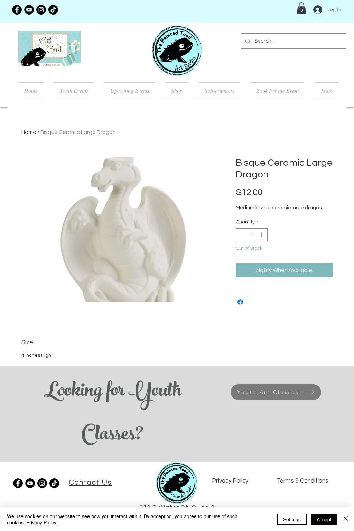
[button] (301, 8)
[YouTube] (29, 10)
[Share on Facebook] (240, 302)
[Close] (346, 519)
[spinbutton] (251, 235)
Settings (292, 519)
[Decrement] (241, 235)
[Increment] (262, 235)
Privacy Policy (41, 522)
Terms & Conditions (302, 481)
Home (28, 132)
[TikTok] (53, 10)
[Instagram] (41, 10)
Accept (324, 519)
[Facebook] (17, 10)
